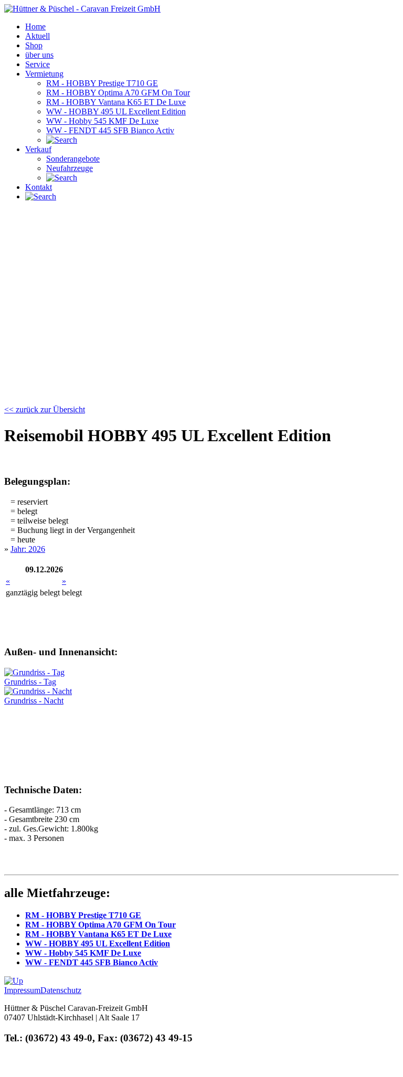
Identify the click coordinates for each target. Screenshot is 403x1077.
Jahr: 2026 (27, 549)
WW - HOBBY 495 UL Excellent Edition (97, 943)
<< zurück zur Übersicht (44, 409)
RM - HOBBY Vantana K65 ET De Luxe (98, 934)
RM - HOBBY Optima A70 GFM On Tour (100, 924)
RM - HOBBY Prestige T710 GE (83, 915)
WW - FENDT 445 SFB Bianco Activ (91, 962)
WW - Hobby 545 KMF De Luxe (83, 952)
